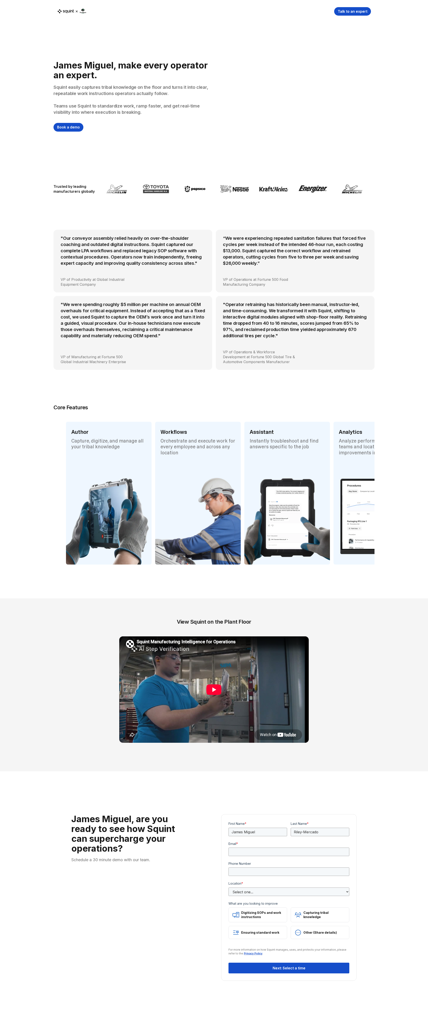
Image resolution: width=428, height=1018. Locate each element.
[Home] (71, 11)
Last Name (300, 824)
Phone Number (239, 863)
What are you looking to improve (253, 903)
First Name (237, 824)
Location (235, 883)
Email (233, 844)
